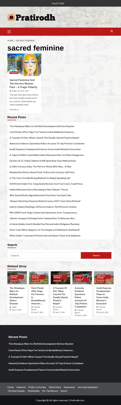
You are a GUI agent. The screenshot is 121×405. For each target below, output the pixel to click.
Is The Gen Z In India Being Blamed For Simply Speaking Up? (40, 178)
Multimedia (33, 390)
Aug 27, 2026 (16, 310)
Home (10, 387)
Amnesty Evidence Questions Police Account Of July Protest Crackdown (47, 143)
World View (55, 387)
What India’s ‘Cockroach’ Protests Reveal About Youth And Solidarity (45, 235)
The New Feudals (16, 390)
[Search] (112, 31)
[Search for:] (45, 255)
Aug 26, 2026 (81, 315)
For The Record (50, 390)
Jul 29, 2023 (24, 91)
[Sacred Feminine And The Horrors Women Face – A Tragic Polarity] (24, 65)
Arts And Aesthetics (88, 387)
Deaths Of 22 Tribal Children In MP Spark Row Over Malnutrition (43, 160)
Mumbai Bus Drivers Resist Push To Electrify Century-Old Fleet (42, 172)
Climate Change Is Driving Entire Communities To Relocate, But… (43, 218)
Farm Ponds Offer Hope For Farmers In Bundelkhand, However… (42, 132)
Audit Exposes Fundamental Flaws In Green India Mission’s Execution (45, 149)
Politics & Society (79, 280)
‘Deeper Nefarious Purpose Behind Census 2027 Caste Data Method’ (45, 201)
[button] (10, 31)
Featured (13, 73)
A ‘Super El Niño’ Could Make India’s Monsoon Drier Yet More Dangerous (47, 155)
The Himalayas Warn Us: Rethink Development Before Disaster (42, 126)
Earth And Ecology (14, 276)
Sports (64, 390)
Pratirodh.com (77, 400)
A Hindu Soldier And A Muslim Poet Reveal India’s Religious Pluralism (44, 224)
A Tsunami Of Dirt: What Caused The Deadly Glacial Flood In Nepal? (44, 137)
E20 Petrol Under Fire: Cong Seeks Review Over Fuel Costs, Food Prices (46, 183)
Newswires (69, 387)
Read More (14, 109)
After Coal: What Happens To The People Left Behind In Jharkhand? (45, 229)
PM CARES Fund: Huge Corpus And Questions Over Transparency (43, 212)
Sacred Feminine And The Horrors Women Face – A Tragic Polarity (23, 84)
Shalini (14, 91)
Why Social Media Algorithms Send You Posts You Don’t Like (40, 195)
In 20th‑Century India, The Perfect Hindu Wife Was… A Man (40, 166)
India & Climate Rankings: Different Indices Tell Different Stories (43, 206)
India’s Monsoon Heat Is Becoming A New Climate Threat (39, 189)
